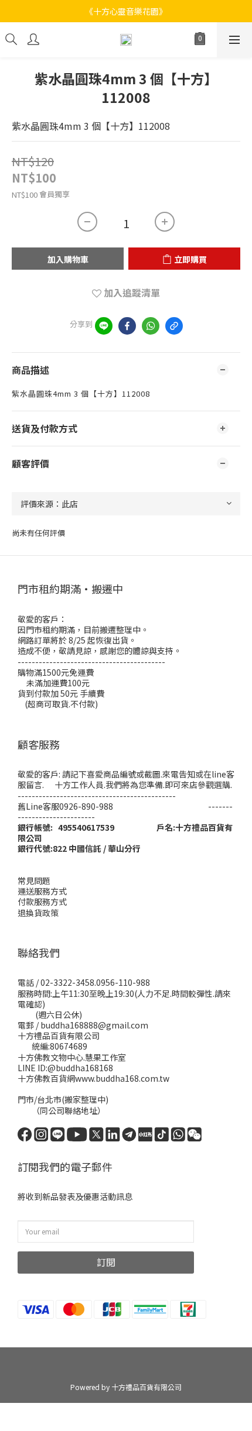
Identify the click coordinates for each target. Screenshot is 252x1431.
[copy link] (174, 326)
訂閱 (106, 1262)
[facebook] (127, 326)
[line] (104, 326)
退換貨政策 (38, 913)
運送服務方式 (42, 891)
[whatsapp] (150, 326)
